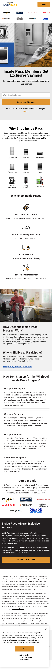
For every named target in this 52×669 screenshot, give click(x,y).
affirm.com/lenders (18, 598)
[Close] (45, 629)
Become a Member (26, 102)
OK (24, 649)
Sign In (44, 4)
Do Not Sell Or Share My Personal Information (24, 657)
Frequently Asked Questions (17, 366)
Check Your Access (26, 560)
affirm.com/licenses (18, 609)
